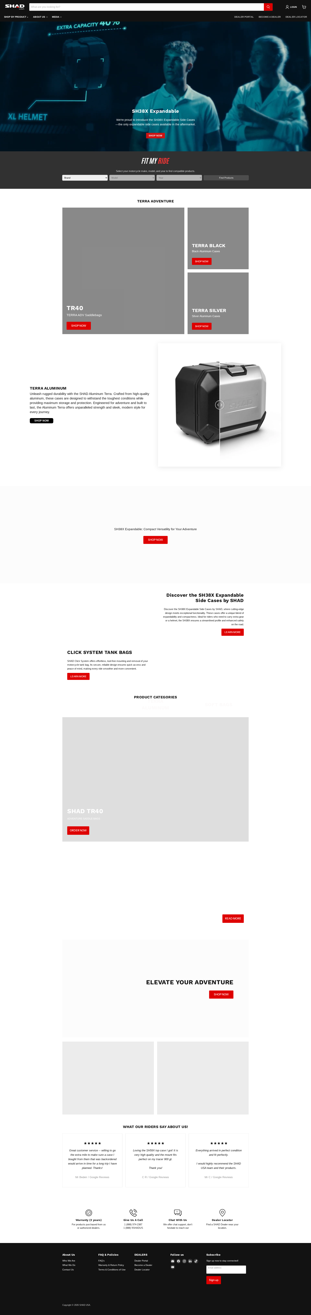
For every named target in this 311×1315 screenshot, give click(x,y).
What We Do (68, 1265)
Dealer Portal (244, 17)
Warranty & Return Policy (111, 1265)
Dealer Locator (296, 17)
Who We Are (68, 1260)
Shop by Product (15, 17)
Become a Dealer (270, 17)
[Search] (268, 7)
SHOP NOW (155, 135)
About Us (39, 17)
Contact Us (68, 1269)
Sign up (213, 1280)
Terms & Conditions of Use (112, 1269)
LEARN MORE (233, 632)
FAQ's (101, 1260)
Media (56, 17)
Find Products (226, 177)
